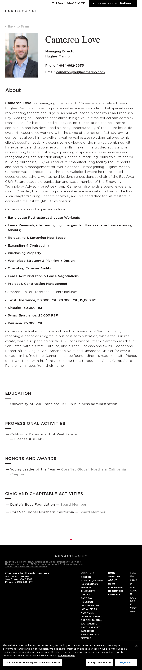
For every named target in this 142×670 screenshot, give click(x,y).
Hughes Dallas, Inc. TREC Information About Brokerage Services (43, 562)
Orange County (91, 616)
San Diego (87, 631)
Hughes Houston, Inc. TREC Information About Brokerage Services (44, 564)
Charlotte (88, 591)
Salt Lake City (90, 627)
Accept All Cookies (99, 663)
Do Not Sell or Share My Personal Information (32, 663)
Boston (86, 577)
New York (87, 613)
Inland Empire (90, 606)
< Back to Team (17, 26)
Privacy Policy (66, 656)
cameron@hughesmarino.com (80, 72)
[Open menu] (135, 11)
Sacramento (89, 624)
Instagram (133, 590)
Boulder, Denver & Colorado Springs (92, 584)
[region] (71, 655)
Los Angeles (89, 609)
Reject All (126, 663)
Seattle (86, 638)
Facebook (133, 601)
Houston (87, 602)
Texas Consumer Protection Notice (26, 567)
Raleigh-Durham (92, 620)
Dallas (85, 595)
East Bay (86, 598)
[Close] (136, 646)
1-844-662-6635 (70, 65)
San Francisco (90, 635)
